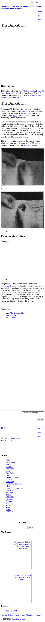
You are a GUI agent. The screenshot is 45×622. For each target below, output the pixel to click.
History (8, 486)
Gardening (10, 482)
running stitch (6, 286)
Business (9, 467)
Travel (8, 510)
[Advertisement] (22, 47)
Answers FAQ (11, 611)
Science (9, 503)
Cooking (9, 480)
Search (37, 615)
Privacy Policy (7, 615)
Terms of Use (19, 615)
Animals (9, 460)
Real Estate (10, 497)
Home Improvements (14, 488)
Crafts (8, 471)
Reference (9, 499)
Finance (9, 475)
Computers (10, 469)
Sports (8, 507)
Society (8, 505)
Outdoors (9, 512)
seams (26, 145)
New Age (9, 492)
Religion (9, 501)
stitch (25, 113)
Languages (10, 490)
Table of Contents (12, 315)
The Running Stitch (17, 313)
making (15, 116)
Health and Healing (13, 484)
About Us (29, 615)
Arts (7, 464)
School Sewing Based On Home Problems (21, 96)
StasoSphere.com (18, 619)
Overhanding (15, 317)
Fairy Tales (10, 473)
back (23, 111)
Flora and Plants (12, 477)
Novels (8, 495)
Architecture (10, 462)
